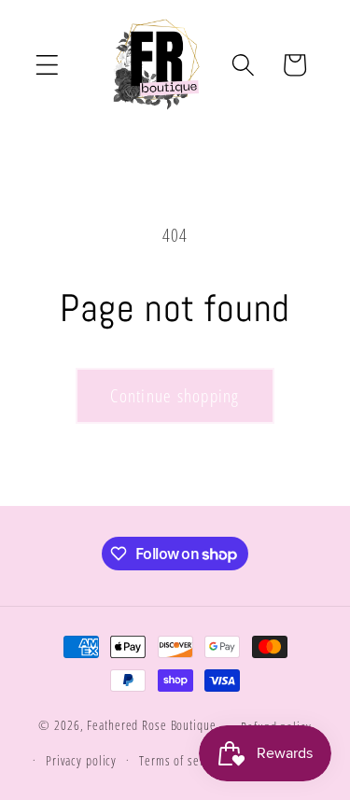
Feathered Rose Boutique (151, 726)
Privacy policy (81, 760)
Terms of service (182, 760)
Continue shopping (174, 395)
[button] (47, 65)
